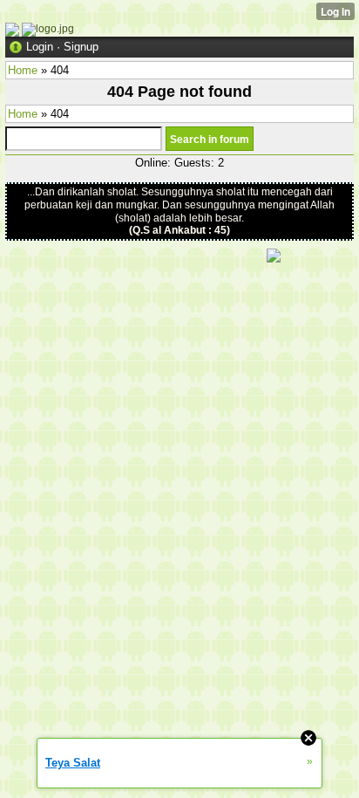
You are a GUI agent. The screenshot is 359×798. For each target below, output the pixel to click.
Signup (81, 46)
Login (39, 46)
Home (22, 70)
